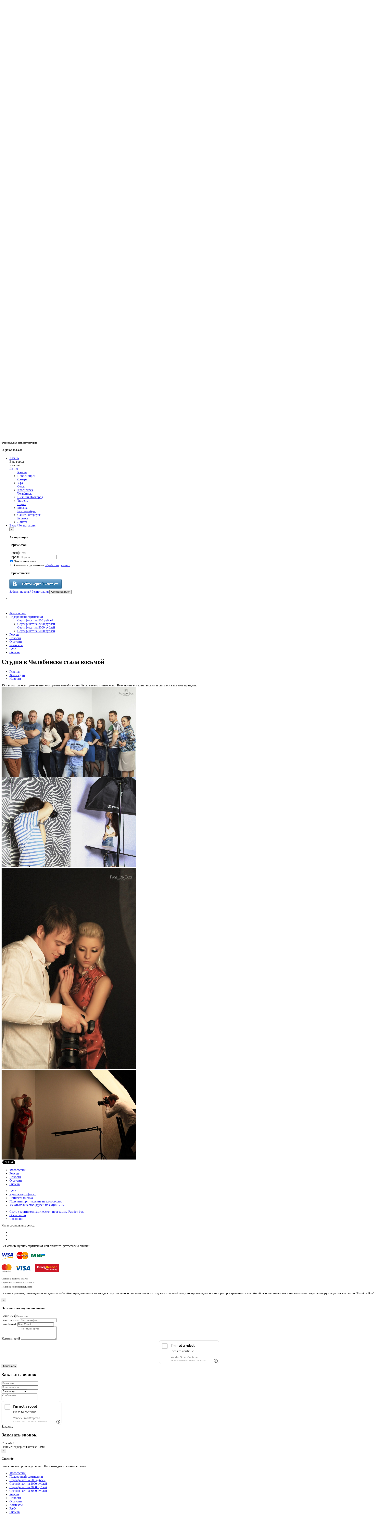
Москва (22, 507)
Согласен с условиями (41, 565)
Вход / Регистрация (22, 525)
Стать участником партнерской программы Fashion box (46, 1211)
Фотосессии (17, 613)
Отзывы (14, 652)
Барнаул (22, 518)
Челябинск (24, 493)
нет (16, 468)
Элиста (22, 522)
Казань (14, 458)
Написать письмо (21, 1197)
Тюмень (22, 500)
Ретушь (14, 634)
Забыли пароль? (20, 591)
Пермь (21, 504)
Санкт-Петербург (29, 514)
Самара (22, 479)
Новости (15, 638)
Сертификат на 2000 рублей (36, 624)
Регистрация (40, 591)
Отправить (9, 1366)
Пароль (14, 557)
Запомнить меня (24, 561)
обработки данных (57, 565)
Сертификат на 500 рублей (35, 620)
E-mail (13, 552)
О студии (15, 641)
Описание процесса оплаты (15, 1278)
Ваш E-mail (9, 1324)
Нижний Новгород (30, 497)
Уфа (20, 483)
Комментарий (11, 1338)
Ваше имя (8, 1316)
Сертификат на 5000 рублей (36, 631)
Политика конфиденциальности (17, 1286)
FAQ (12, 648)
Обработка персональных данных (18, 1282)
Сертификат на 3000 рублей (36, 627)
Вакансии (16, 1218)
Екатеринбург (26, 511)
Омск (21, 486)
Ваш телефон (10, 1320)
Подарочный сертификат (26, 616)
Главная (14, 671)
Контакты (16, 645)
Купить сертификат (22, 1194)
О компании (17, 1215)
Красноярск (25, 490)
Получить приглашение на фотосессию (35, 1201)
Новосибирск (26, 475)
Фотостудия (17, 675)
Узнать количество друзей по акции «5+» (37, 1205)
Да (11, 468)
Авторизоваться (60, 591)
